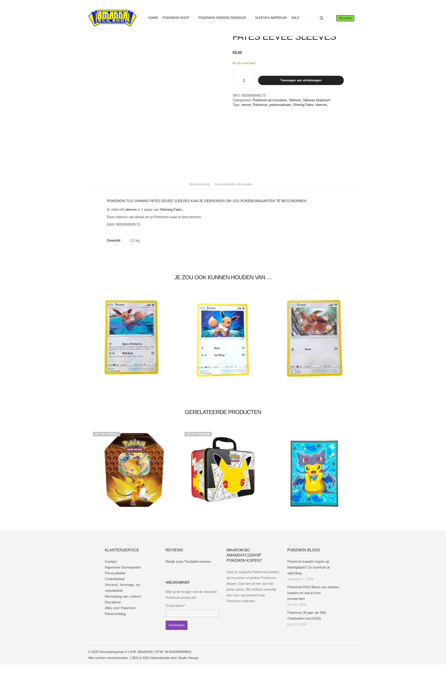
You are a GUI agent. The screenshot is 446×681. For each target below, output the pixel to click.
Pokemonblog (115, 614)
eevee (246, 105)
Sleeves (295, 100)
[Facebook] (334, 652)
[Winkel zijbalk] (313, 18)
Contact (111, 561)
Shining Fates (303, 105)
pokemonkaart (280, 105)
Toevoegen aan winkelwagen (300, 80)
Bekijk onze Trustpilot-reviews (188, 561)
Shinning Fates (171, 209)
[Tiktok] (355, 652)
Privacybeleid (115, 573)
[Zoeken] (321, 18)
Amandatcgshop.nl (113, 652)
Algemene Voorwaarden (123, 567)
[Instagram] (341, 652)
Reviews (345, 18)
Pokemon (260, 105)
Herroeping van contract (123, 596)
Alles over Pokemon (120, 608)
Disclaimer (113, 602)
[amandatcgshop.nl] (112, 18)
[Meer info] (330, 18)
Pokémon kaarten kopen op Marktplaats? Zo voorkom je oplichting (308, 567)
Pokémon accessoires (270, 100)
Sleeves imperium (316, 100)
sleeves (321, 105)
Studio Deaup (188, 658)
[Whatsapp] (348, 652)
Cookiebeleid (114, 579)
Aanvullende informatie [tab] (233, 184)
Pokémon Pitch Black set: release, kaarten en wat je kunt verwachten (313, 593)
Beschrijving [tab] (199, 184)
